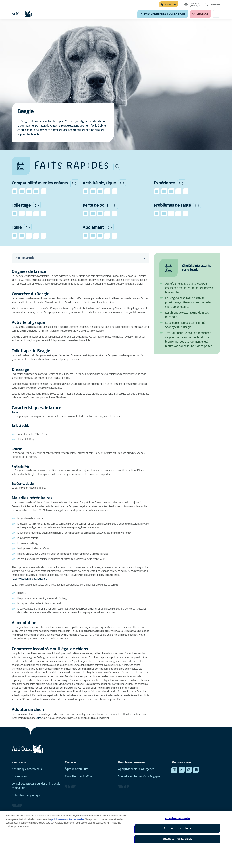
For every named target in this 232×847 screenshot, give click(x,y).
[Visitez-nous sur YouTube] (182, 770)
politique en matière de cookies (67, 819)
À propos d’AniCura (76, 769)
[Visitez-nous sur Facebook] (174, 770)
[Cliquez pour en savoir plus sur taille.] (28, 227)
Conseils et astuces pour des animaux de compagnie (36, 785)
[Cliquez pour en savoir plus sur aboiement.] (110, 227)
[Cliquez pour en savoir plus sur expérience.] (181, 183)
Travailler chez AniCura (78, 776)
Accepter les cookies (177, 838)
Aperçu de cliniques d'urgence (136, 769)
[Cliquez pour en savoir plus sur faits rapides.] (117, 166)
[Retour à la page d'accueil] (22, 14)
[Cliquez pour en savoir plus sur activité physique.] (122, 183)
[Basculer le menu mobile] (216, 14)
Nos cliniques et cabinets (27, 769)
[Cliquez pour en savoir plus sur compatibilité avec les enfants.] (74, 183)
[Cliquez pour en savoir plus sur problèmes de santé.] (197, 205)
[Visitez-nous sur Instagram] (189, 770)
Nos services (19, 776)
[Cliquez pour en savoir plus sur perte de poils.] (114, 205)
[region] (116, 829)
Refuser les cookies (177, 828)
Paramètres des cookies (177, 818)
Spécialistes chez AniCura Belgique (139, 776)
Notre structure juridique (26, 795)
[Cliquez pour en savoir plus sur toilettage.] (37, 205)
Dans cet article (24, 258)
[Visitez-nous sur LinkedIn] (196, 770)
